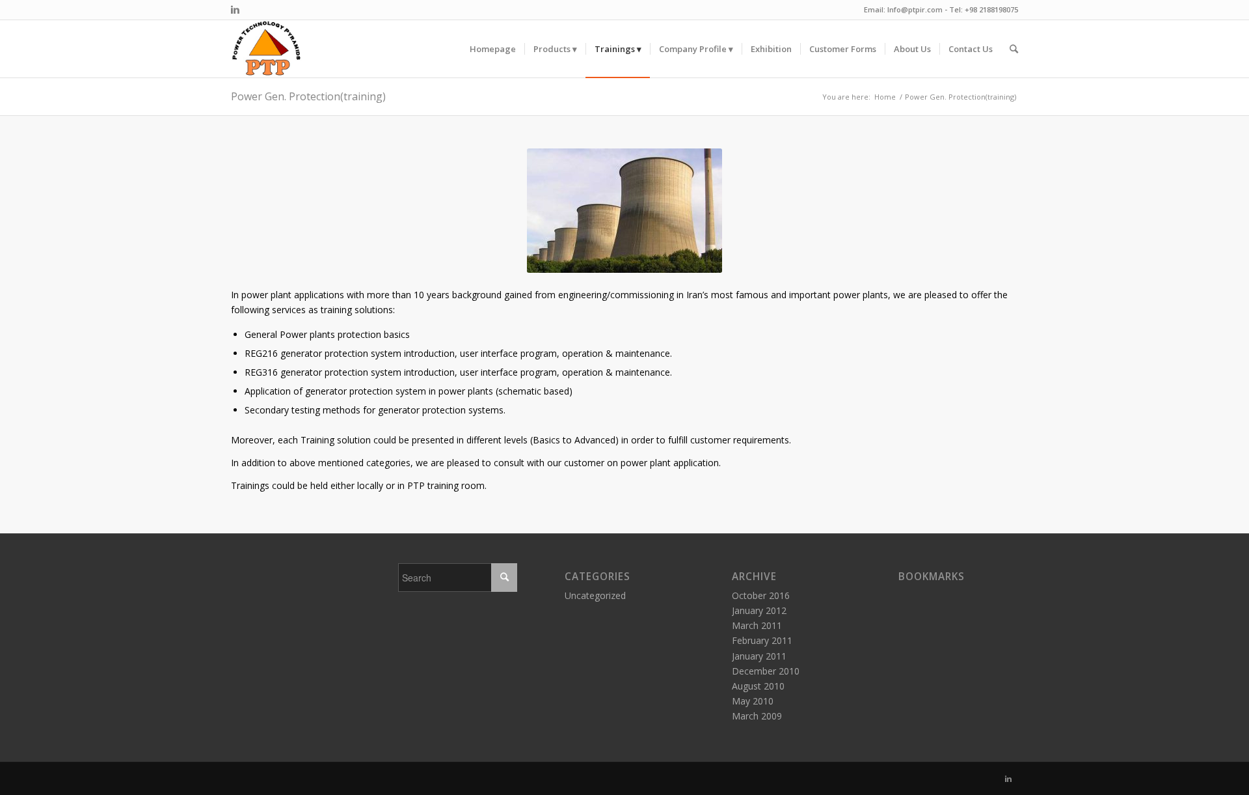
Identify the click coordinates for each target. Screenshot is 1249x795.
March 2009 (757, 716)
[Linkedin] (235, 10)
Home (885, 97)
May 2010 (752, 701)
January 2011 (759, 656)
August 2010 (758, 686)
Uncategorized (595, 595)
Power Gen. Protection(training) (308, 96)
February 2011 (762, 640)
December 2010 (765, 671)
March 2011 (757, 625)
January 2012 (759, 610)
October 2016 (761, 595)
